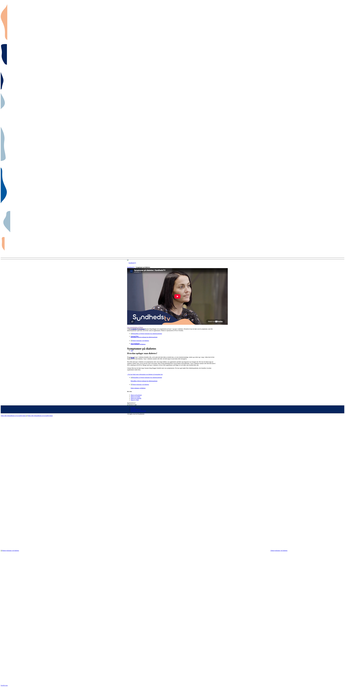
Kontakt (133, 407)
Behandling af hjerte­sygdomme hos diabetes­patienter (144, 337)
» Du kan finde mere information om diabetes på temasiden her (145, 374)
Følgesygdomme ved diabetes (138, 344)
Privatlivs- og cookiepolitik (138, 411)
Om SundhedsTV (136, 409)
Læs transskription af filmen (135, 327)
